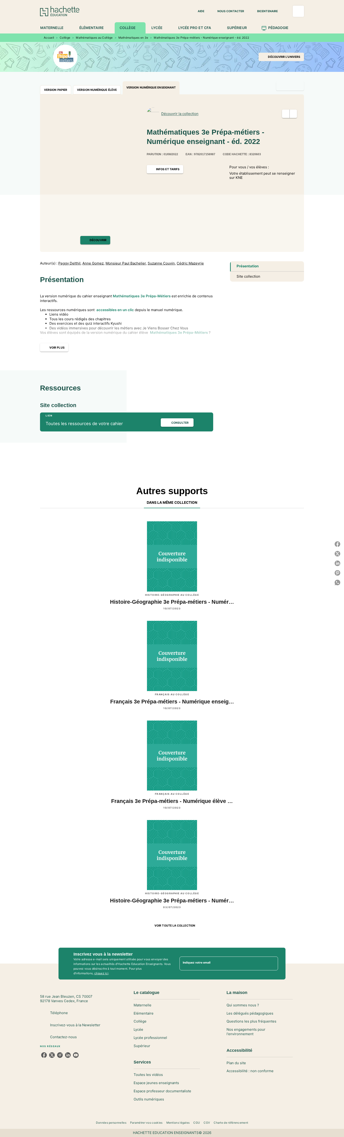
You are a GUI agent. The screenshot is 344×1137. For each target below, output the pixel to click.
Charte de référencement (231, 1122)
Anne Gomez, (93, 263)
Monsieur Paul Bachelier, (126, 263)
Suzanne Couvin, (162, 263)
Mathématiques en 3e (133, 37)
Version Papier (55, 90)
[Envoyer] (272, 963)
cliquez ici (101, 973)
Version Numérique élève (97, 90)
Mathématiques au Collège (94, 37)
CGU (196, 1122)
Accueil (49, 37)
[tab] (54, 27)
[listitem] (44, 1055)
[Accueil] (59, 11)
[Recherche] (298, 11)
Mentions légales (178, 1122)
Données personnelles (111, 1122)
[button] (198, 11)
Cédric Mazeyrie (190, 263)
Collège (65, 37)
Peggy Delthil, (69, 263)
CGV (207, 1122)
